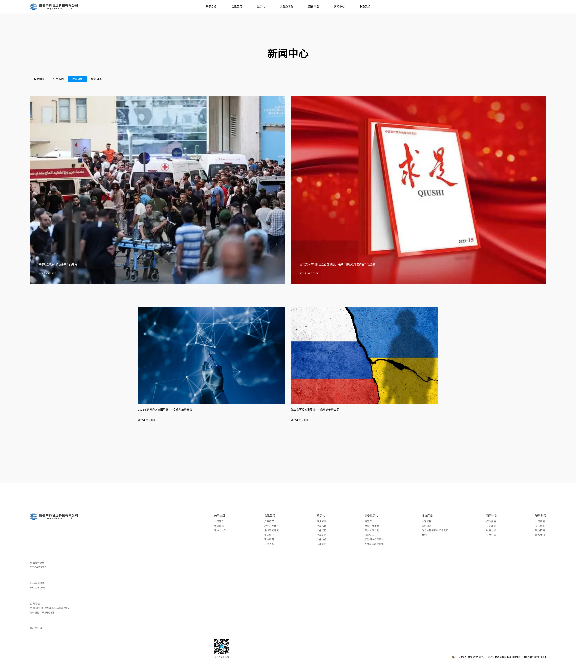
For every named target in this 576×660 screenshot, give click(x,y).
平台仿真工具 (371, 530)
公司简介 (219, 521)
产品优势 (321, 530)
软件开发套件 (271, 526)
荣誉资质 (219, 526)
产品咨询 (269, 544)
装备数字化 (371, 515)
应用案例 (321, 544)
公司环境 (540, 521)
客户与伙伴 (220, 530)
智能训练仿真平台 (374, 539)
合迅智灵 (269, 515)
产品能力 (321, 535)
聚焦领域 (321, 521)
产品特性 (321, 526)
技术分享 (96, 79)
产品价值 (321, 539)
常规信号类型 (371, 526)
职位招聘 (540, 530)
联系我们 (540, 515)
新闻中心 (491, 515)
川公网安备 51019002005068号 (469, 657)
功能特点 (369, 535)
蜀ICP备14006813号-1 (535, 657)
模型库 (368, 521)
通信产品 (427, 515)
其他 (424, 535)
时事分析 (77, 79)
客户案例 (269, 539)
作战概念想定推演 (374, 544)
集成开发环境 (271, 530)
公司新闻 (58, 79)
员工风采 (540, 526)
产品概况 (269, 521)
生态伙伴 (269, 535)
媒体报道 (39, 79)
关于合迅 (219, 515)
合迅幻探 (426, 521)
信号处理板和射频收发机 (435, 530)
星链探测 (426, 526)
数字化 (321, 515)
